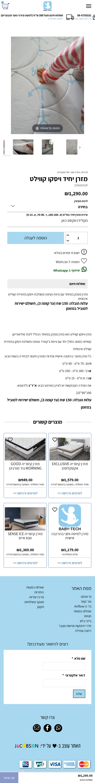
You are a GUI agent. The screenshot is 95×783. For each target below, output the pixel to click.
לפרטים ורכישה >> (69, 493)
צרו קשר (47, 717)
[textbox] (47, 643)
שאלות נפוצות (82, 611)
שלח (79, 694)
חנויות (87, 616)
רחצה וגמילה (83, 630)
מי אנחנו (86, 596)
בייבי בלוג (85, 621)
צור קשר (86, 601)
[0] (6, 6)
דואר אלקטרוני (73, 675)
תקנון (40, 607)
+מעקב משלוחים (55, 18)
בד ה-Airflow (82, 606)
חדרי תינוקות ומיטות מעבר (75, 626)
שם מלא (78, 658)
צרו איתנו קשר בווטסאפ (80, 18)
